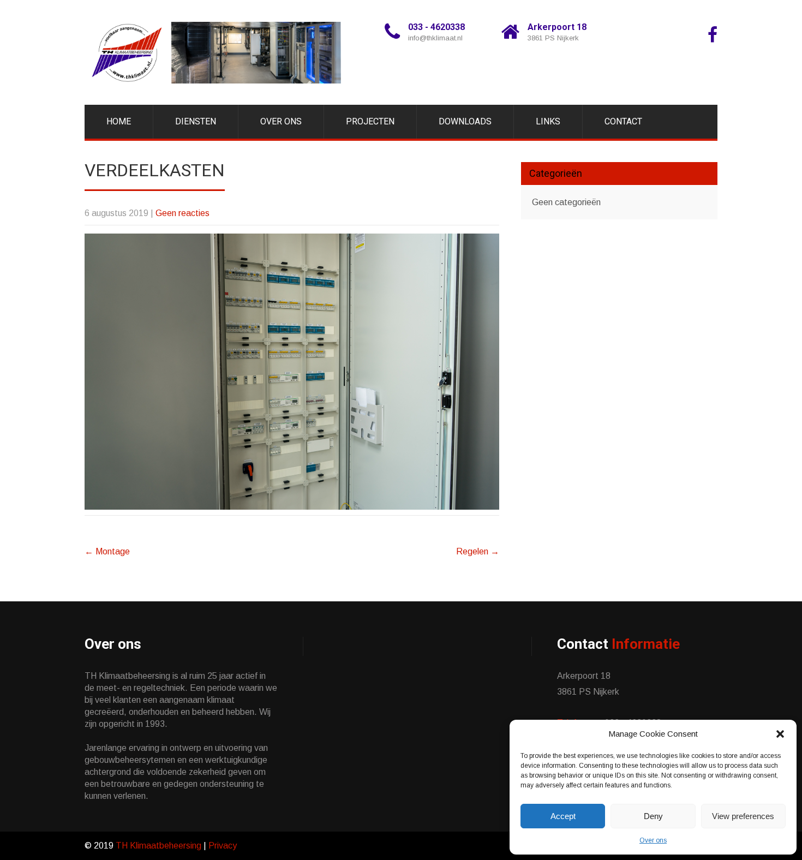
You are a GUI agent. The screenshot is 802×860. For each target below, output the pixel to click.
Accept (563, 816)
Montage (107, 551)
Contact (623, 121)
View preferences (743, 816)
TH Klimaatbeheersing (158, 845)
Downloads (465, 121)
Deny (653, 816)
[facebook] (712, 35)
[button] (780, 733)
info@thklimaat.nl (435, 38)
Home (118, 121)
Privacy (221, 845)
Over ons (653, 840)
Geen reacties (182, 213)
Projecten (370, 121)
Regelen (477, 551)
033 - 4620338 (436, 27)
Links (548, 121)
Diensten (195, 121)
